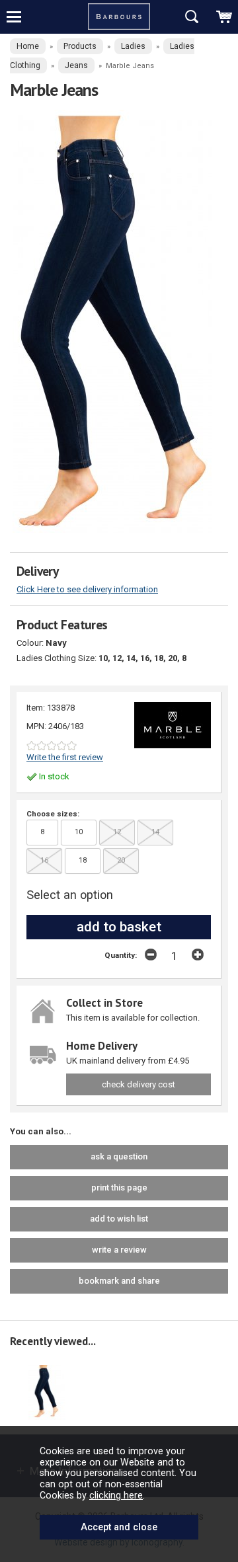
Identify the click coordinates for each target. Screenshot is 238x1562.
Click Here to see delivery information (87, 589)
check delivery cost (138, 1084)
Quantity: (120, 955)
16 (44, 860)
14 (155, 832)
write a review (119, 1250)
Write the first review (64, 757)
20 (121, 860)
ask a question (119, 1156)
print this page (119, 1187)
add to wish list (119, 1219)
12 (117, 832)
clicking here (116, 1495)
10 (79, 832)
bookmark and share (119, 1281)
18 (83, 860)
